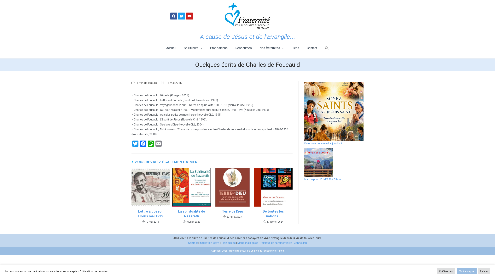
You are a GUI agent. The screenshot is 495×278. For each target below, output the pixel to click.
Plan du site (229, 242)
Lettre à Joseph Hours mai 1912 (150, 213)
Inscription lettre (209, 242)
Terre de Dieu (232, 211)
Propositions (219, 48)
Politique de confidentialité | (277, 242)
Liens (295, 48)
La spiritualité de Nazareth (191, 213)
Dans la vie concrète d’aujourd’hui (323, 143)
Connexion (300, 242)
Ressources (243, 48)
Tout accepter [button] (467, 271)
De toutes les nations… (273, 213)
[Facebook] (173, 16)
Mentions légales (247, 242)
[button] (327, 48)
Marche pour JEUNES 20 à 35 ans (322, 179)
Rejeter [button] (484, 271)
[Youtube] (189, 16)
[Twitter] (181, 16)
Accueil (171, 48)
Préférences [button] (446, 271)
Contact (312, 48)
